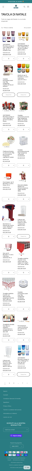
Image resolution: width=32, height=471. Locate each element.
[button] (3, 7)
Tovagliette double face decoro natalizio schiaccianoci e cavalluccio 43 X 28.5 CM (8, 328)
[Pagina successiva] (27, 383)
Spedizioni (6, 402)
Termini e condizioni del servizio (12, 409)
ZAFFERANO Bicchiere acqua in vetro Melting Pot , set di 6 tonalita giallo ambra (23, 47)
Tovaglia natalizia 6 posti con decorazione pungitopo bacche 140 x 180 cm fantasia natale (8, 297)
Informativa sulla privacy (17, 462)
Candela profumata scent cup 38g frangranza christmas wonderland (23, 295)
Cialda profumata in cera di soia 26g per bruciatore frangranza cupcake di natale (8, 154)
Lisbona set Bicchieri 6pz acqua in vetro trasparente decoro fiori (22, 222)
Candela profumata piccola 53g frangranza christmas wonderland (23, 153)
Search (5, 391)
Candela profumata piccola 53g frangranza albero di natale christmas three (23, 118)
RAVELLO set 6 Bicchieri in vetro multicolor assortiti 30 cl (23, 78)
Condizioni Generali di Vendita (12, 398)
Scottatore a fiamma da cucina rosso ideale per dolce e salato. (8, 226)
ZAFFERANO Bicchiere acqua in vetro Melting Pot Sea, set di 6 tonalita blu (23, 361)
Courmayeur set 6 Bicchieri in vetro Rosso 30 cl (8, 183)
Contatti (5, 395)
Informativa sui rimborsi (10, 413)
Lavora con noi (7, 417)
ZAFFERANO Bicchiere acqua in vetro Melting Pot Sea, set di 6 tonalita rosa (8, 47)
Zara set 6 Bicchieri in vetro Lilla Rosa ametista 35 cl (8, 255)
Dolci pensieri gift (15, 458)
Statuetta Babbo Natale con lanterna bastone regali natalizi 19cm (23, 188)
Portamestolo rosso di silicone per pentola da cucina (23, 328)
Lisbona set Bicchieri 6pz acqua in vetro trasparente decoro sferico (7, 363)
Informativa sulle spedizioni (16, 467)
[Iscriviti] (27, 430)
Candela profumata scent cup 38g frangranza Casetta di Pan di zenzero (8, 82)
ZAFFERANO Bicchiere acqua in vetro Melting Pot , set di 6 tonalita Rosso (8, 118)
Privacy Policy (7, 406)
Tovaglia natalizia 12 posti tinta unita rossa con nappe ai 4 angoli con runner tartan (23, 261)
